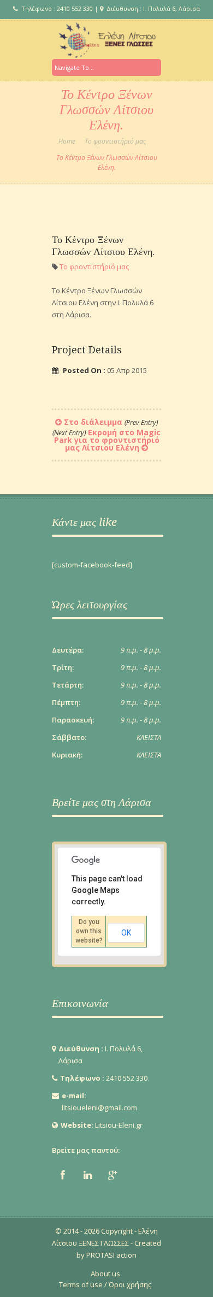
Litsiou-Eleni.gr (119, 1125)
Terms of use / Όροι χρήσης (105, 1284)
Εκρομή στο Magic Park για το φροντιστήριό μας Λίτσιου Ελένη (106, 440)
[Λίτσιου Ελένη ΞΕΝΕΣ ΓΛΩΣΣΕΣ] (106, 40)
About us (105, 1273)
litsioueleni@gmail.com (99, 1107)
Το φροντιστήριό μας (115, 141)
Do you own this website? (89, 931)
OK (126, 932)
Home (66, 141)
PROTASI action (111, 1255)
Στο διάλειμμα (111, 422)
